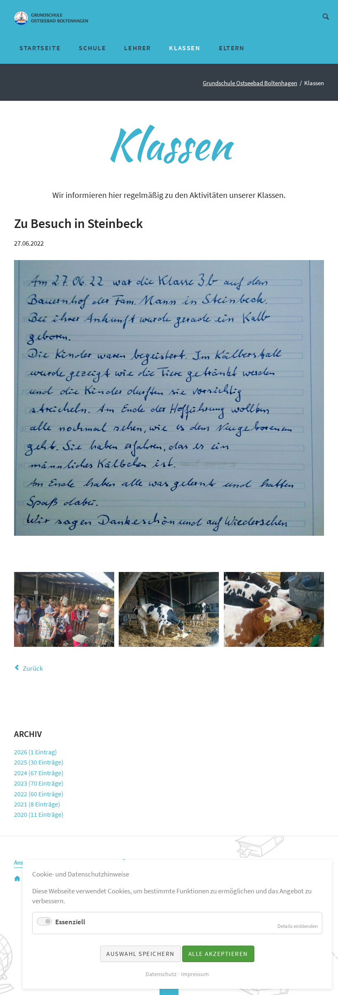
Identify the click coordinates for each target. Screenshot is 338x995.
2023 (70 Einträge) (38, 783)
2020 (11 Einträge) (38, 814)
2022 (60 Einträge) (38, 794)
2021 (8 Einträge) (37, 804)
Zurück (32, 668)
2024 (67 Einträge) (38, 773)
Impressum (195, 974)
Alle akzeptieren (218, 954)
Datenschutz (161, 974)
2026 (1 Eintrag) (35, 752)
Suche (326, 16)
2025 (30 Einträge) (38, 762)
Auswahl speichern (140, 954)
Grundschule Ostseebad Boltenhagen (250, 83)
